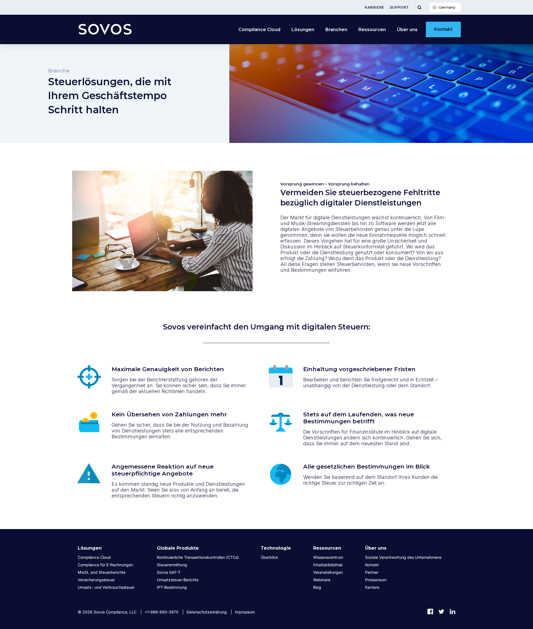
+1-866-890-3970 (161, 612)
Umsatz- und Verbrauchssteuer (106, 587)
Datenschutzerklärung (207, 612)
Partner (371, 572)
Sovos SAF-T (168, 572)
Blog (317, 587)
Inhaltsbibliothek (328, 564)
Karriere (374, 7)
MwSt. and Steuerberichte (101, 572)
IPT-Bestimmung (172, 587)
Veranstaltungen (328, 572)
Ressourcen (372, 29)
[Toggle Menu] (419, 7)
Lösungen (302, 29)
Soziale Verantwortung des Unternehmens (403, 557)
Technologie (276, 548)
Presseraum (375, 579)
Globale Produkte (178, 548)
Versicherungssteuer (96, 579)
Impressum (245, 612)
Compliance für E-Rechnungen (105, 564)
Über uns (407, 29)
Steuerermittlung (172, 564)
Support (399, 7)
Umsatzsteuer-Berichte (177, 579)
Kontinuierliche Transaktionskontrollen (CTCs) (198, 557)
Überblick (269, 557)
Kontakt (443, 29)
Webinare (321, 579)
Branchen (336, 29)
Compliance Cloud (259, 29)
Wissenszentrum (328, 557)
